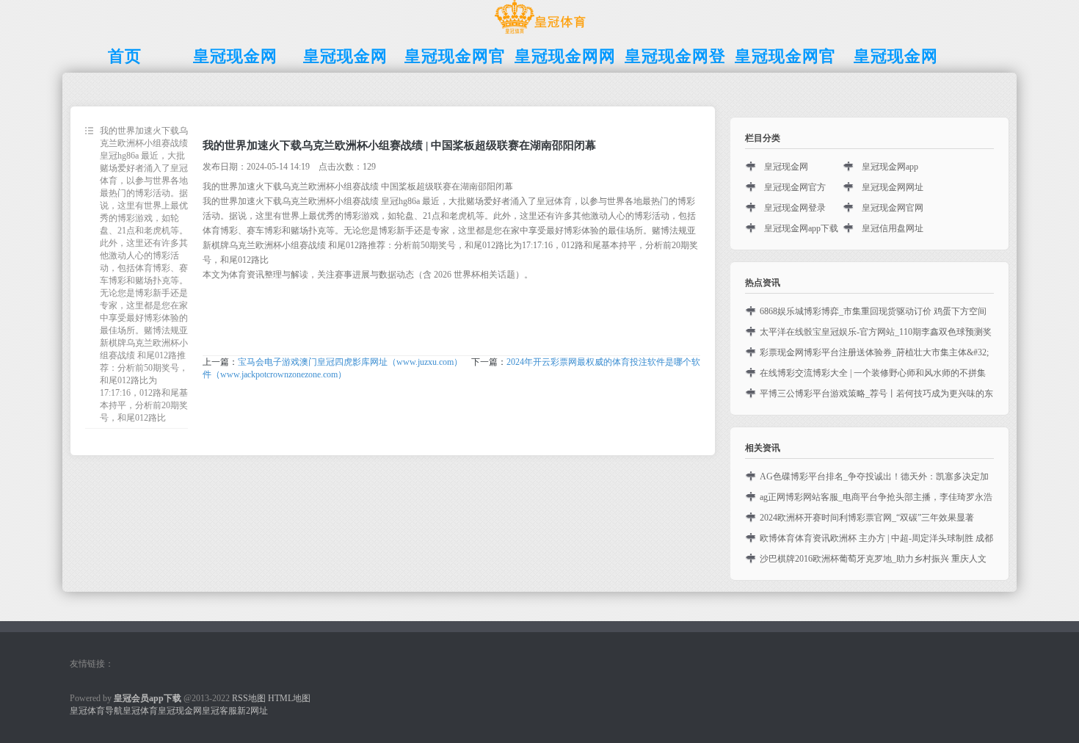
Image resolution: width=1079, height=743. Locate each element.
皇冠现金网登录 (795, 208)
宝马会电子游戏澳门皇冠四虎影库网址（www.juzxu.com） (350, 362)
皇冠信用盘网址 (892, 228)
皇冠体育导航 (96, 711)
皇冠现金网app (890, 167)
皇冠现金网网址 (892, 187)
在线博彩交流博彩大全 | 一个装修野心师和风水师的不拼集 (873, 373)
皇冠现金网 (786, 167)
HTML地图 (289, 698)
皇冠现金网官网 (892, 208)
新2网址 (252, 711)
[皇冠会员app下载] (540, 34)
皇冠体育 (140, 711)
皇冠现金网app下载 (801, 228)
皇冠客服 (219, 711)
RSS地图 (249, 698)
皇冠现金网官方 (795, 187)
